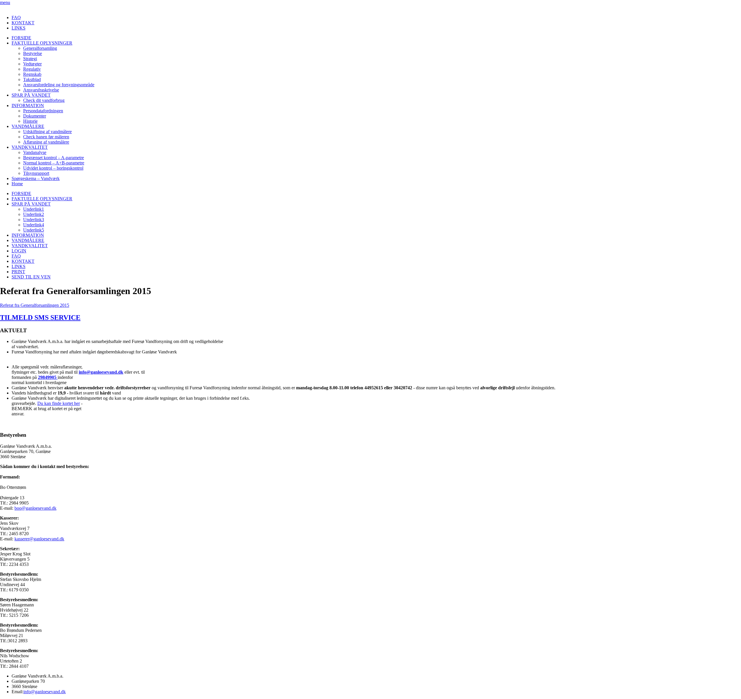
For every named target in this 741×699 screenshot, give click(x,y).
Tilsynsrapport (36, 173)
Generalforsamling (40, 48)
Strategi (30, 58)
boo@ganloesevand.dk (35, 508)
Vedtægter (32, 63)
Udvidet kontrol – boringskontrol (53, 168)
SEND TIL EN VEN (31, 276)
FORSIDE (21, 37)
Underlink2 (33, 214)
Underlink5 (33, 230)
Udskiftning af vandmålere (47, 131)
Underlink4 (33, 224)
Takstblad (32, 79)
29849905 (48, 377)
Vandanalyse (34, 152)
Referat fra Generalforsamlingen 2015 (34, 305)
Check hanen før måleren (46, 136)
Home (17, 183)
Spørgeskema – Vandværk (36, 178)
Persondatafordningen (43, 110)
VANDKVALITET (30, 147)
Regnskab (32, 74)
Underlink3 (33, 219)
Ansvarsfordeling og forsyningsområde (58, 84)
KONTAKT (23, 22)
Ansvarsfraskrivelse (41, 89)
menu (5, 2)
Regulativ (32, 69)
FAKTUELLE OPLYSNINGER (42, 43)
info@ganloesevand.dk (101, 372)
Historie (30, 121)
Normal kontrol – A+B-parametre (53, 162)
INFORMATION (28, 105)
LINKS (18, 27)
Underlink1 (33, 209)
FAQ (16, 17)
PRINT (18, 271)
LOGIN (19, 250)
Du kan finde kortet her (58, 403)
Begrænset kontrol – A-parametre (53, 157)
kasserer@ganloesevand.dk (39, 538)
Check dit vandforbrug (44, 100)
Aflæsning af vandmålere (46, 142)
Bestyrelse (32, 53)
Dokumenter (34, 115)
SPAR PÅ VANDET (31, 95)
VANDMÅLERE (28, 126)
